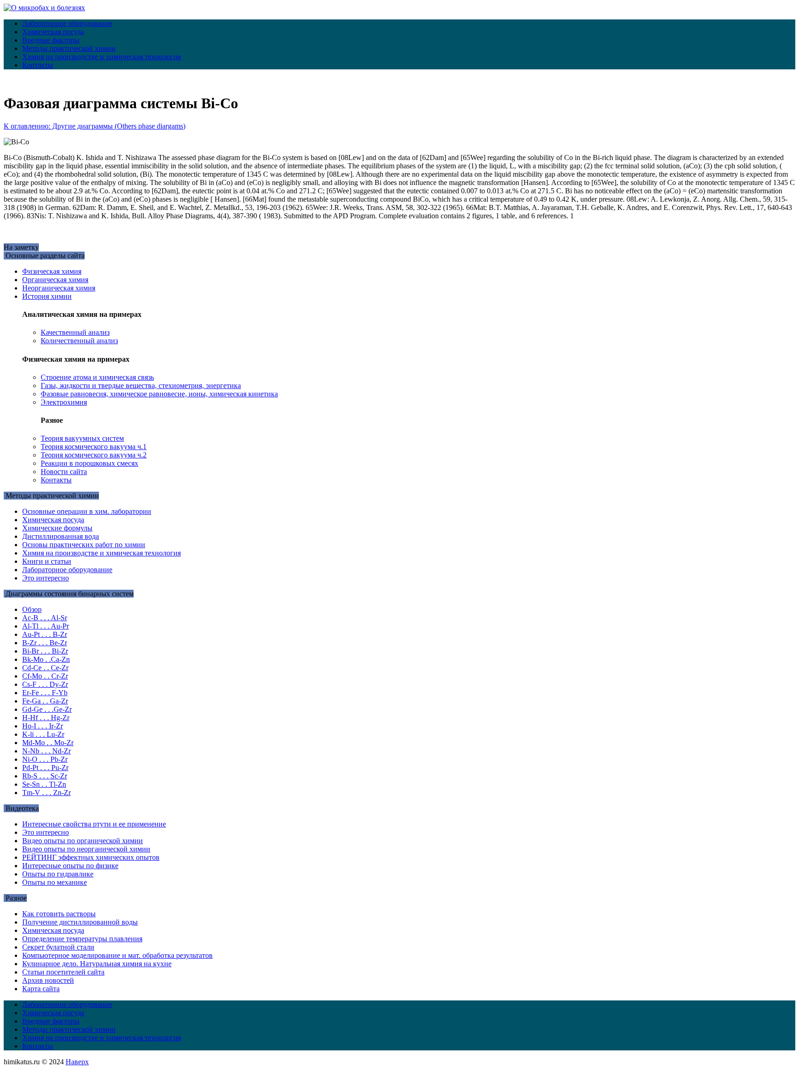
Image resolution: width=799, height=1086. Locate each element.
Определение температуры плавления (82, 939)
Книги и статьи (46, 561)
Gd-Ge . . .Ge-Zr (47, 709)
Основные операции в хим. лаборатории (86, 511)
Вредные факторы (51, 40)
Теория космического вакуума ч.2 (94, 455)
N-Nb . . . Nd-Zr (46, 751)
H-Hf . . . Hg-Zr (45, 718)
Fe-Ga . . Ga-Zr (45, 701)
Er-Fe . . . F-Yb (45, 693)
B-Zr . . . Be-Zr (44, 643)
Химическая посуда (53, 32)
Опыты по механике (54, 882)
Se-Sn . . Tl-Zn (44, 784)
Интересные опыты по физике (70, 866)
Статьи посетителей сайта (63, 972)
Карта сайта (41, 989)
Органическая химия (55, 280)
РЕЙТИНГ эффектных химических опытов (91, 857)
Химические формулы (57, 528)
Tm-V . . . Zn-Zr (46, 792)
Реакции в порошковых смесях (89, 463)
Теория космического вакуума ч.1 (94, 446)
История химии (47, 296)
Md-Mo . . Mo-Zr (48, 743)
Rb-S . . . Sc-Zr (44, 776)
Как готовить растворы (59, 914)
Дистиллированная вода (60, 536)
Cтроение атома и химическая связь (97, 377)
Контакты (37, 65)
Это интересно (45, 578)
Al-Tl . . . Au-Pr (45, 626)
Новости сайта (64, 471)
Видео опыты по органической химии (82, 841)
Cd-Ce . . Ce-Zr (45, 668)
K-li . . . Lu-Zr (43, 734)
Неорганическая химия (58, 288)
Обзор (32, 609)
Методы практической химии (69, 48)
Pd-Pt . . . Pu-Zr (45, 767)
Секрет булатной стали (58, 947)
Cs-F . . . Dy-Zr (45, 684)
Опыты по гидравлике (57, 874)
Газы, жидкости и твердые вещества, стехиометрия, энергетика (141, 385)
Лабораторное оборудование (67, 23)
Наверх (77, 1062)
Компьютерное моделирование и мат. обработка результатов (117, 955)
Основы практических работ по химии (83, 545)
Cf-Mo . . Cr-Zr (45, 676)
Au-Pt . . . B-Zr (44, 634)
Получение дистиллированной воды (80, 922)
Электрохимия (64, 402)
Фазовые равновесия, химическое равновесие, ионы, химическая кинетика (159, 394)
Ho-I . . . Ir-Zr (42, 726)
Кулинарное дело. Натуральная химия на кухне (97, 964)
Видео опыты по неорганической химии (86, 849)
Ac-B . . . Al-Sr (44, 618)
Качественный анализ (75, 332)
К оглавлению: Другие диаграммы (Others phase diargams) (94, 126)
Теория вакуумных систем (82, 438)
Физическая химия (51, 271)
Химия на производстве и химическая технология (101, 57)
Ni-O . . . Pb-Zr (45, 759)
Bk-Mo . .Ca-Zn (46, 659)
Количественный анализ (79, 341)
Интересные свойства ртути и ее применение (94, 824)
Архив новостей (48, 980)
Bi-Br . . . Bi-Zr (45, 651)
